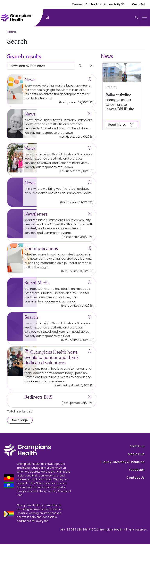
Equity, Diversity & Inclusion (123, 462)
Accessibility (114, 4)
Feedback (137, 469)
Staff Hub (137, 446)
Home (11, 32)
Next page (20, 420)
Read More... (121, 124)
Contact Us (93, 4)
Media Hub (136, 454)
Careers (77, 4)
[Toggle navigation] (144, 17)
